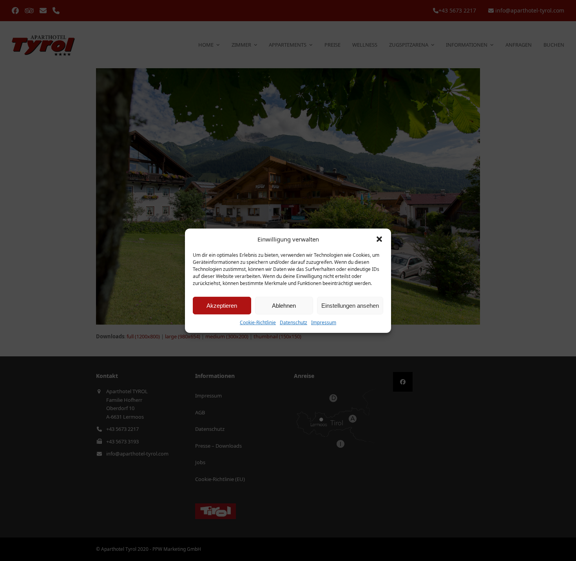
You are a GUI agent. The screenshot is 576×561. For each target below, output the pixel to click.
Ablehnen (284, 305)
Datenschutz (293, 322)
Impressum (323, 322)
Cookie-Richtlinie (258, 322)
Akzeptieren (221, 305)
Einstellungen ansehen (350, 305)
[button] (379, 239)
